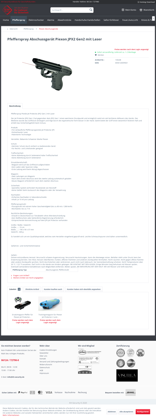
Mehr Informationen (11, 415)
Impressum (44, 373)
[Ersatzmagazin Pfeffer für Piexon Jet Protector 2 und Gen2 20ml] (22, 303)
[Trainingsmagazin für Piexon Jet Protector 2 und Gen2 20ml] (50, 303)
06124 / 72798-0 (10, 360)
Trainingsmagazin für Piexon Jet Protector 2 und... (50, 315)
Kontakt (43, 359)
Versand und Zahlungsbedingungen (54, 361)
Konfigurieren (143, 411)
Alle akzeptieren (126, 411)
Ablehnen (112, 411)
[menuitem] (145, 2)
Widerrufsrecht (46, 364)
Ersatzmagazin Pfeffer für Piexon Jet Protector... (22, 315)
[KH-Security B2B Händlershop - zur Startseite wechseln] (15, 10)
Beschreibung (15, 106)
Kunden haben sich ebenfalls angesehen (84, 289)
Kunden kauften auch (53, 289)
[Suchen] (90, 9)
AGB (41, 370)
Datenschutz (45, 367)
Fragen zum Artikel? (21, 275)
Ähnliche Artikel (32, 289)
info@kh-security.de (15, 377)
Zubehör (14, 289)
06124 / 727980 (93, 1)
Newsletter (44, 353)
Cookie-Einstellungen (48, 350)
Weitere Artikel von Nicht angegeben (28, 278)
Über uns (43, 356)
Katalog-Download (147, 2)
